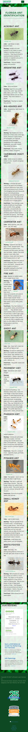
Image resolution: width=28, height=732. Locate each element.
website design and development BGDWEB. (14, 728)
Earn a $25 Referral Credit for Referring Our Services (13, 646)
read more (13, 654)
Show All (14, 625)
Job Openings (10, 658)
